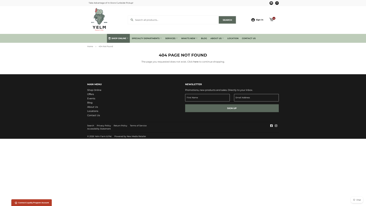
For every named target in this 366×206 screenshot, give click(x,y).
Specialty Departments (146, 38)
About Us (216, 38)
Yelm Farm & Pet (103, 136)
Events (91, 98)
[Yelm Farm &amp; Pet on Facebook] (271, 126)
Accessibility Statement (99, 129)
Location (232, 38)
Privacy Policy (104, 125)
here (196, 61)
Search (229, 20)
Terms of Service (138, 125)
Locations (92, 111)
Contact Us (249, 38)
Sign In (259, 20)
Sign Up (232, 108)
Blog (204, 38)
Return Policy (120, 125)
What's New (188, 38)
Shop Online (119, 38)
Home (90, 46)
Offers (90, 94)
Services (170, 38)
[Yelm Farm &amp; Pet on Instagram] (276, 126)
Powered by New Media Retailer (130, 136)
